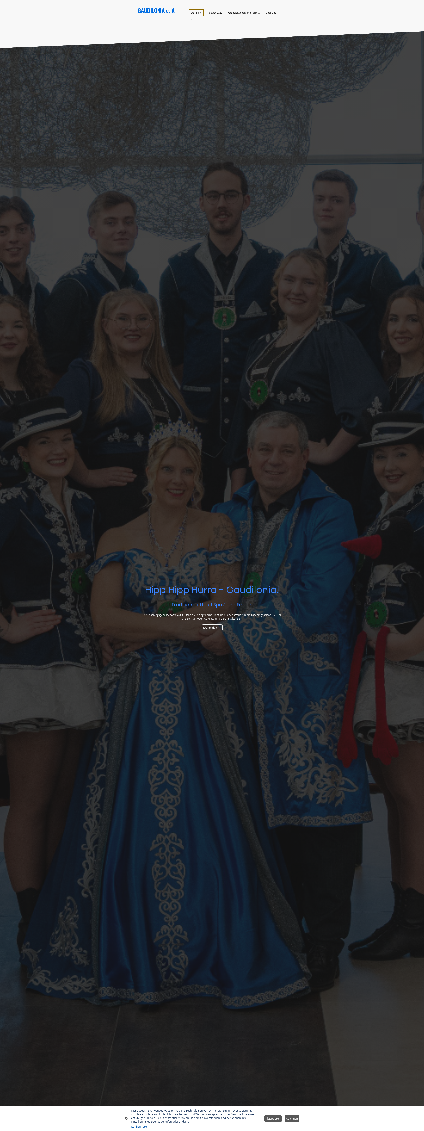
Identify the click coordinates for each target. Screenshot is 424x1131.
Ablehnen (292, 1118)
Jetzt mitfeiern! (212, 627)
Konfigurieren (139, 1126)
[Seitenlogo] (161, 26)
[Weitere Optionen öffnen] (192, 19)
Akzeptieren (273, 1118)
